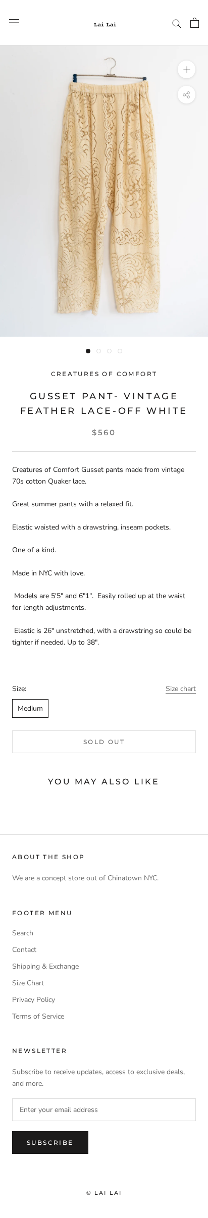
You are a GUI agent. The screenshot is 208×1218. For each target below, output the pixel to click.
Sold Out (104, 742)
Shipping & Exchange (45, 966)
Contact (24, 950)
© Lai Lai (104, 1192)
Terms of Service (38, 1016)
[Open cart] (194, 23)
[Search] (176, 23)
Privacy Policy (33, 999)
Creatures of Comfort (104, 374)
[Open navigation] (14, 23)
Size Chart (28, 983)
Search (22, 933)
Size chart (181, 689)
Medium (30, 708)
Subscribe (50, 1142)
